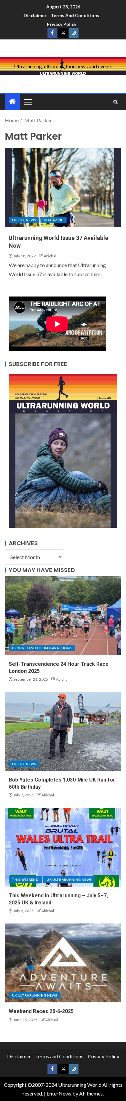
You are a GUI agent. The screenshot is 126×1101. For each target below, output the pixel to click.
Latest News (24, 220)
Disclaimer (35, 15)
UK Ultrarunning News (69, 879)
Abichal (50, 256)
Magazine (53, 220)
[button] (27, 102)
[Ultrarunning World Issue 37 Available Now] (63, 187)
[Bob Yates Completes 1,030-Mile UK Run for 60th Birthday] (63, 731)
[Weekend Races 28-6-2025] (63, 962)
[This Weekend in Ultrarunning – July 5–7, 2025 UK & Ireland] (63, 847)
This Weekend (25, 879)
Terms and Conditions (75, 15)
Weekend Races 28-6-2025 (41, 1011)
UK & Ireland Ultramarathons (42, 648)
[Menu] (27, 102)
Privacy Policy (61, 24)
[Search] (115, 102)
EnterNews (59, 1093)
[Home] (12, 101)
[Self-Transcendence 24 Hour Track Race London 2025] (63, 615)
